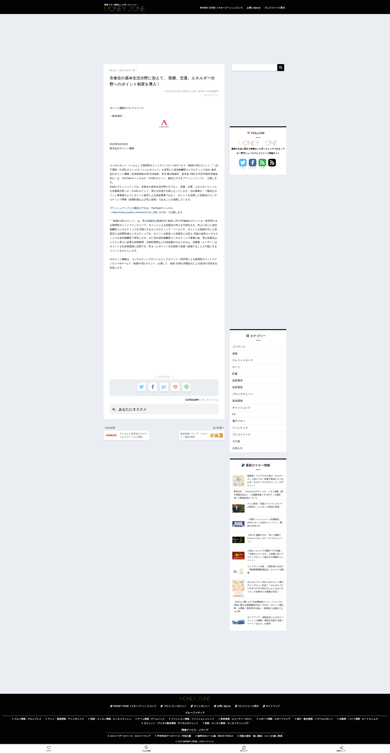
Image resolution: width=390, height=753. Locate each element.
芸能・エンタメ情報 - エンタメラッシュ (110, 719)
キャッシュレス (241, 407)
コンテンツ (238, 346)
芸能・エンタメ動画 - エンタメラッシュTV (226, 723)
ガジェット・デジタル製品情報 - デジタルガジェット (171, 723)
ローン (236, 367)
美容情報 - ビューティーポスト (236, 719)
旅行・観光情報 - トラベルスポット (315, 719)
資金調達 (237, 400)
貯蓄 (235, 373)
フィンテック (240, 427)
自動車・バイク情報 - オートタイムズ (358, 719)
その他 (236, 441)
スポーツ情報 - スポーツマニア (274, 719)
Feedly (262, 168)
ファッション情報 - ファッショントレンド (192, 719)
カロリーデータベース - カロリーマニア (130, 736)
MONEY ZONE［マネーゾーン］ (198, 741)
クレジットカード (242, 360)
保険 (235, 353)
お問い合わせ (254, 7)
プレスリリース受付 (274, 7)
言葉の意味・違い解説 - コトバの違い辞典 (260, 736)
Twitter (242, 168)
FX (234, 414)
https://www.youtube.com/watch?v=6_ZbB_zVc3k (138, 212)
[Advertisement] (195, 37)
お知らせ (237, 448)
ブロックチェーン (242, 394)
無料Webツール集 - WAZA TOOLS (215, 736)
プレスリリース (209, 399)
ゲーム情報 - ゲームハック (151, 719)
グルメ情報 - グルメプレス (27, 719)
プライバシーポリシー (175, 706)
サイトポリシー (202, 706)
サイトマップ (273, 706)
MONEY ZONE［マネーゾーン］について (221, 7)
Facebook (252, 168)
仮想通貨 (237, 387)
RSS (272, 168)
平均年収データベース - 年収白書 (174, 736)
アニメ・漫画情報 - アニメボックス (66, 719)
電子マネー (238, 421)
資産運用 (237, 380)
